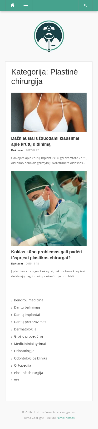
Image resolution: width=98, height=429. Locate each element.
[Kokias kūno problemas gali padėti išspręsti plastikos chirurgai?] (49, 208)
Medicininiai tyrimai (30, 343)
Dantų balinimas (27, 307)
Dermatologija (25, 329)
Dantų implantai (27, 314)
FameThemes (66, 418)
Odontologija (24, 351)
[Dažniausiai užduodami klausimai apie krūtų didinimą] (49, 112)
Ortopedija (22, 365)
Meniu (24, 5)
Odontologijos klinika (30, 358)
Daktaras (17, 150)
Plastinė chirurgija (28, 372)
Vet (16, 380)
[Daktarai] (49, 36)
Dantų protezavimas (30, 321)
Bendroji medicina (28, 300)
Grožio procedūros (29, 336)
